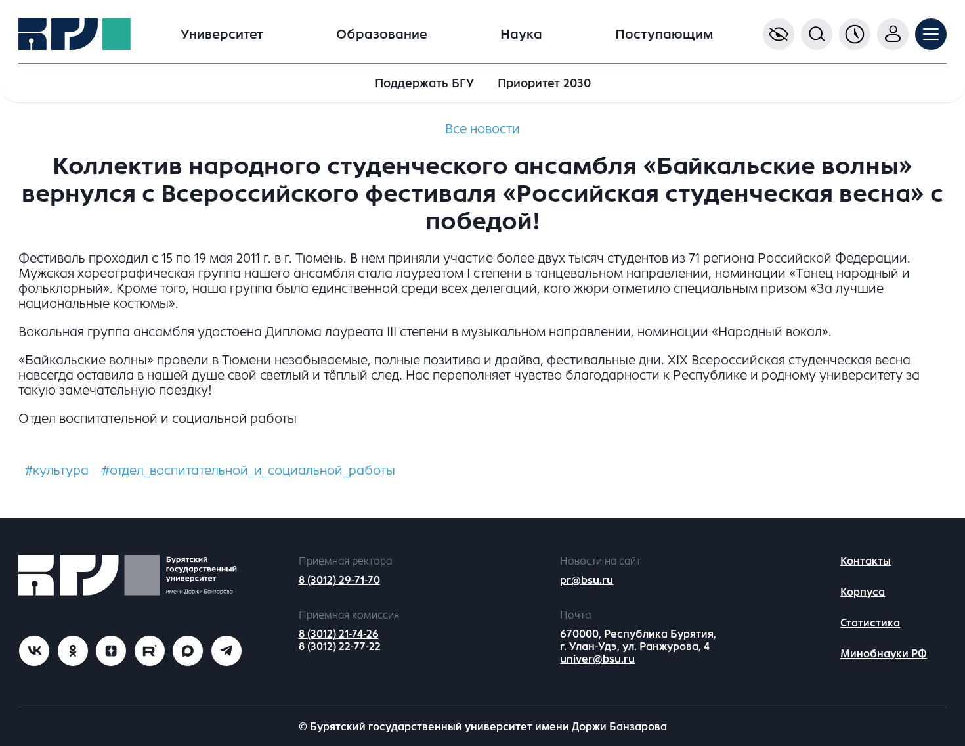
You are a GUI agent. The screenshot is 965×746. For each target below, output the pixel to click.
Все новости (482, 129)
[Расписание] (854, 34)
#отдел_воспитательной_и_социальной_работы (248, 470)
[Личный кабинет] (893, 34)
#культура (57, 470)
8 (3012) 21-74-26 (339, 634)
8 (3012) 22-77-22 (340, 646)
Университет (222, 34)
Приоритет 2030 (544, 83)
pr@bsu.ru (586, 580)
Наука (521, 34)
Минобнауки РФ (883, 653)
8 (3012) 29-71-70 (339, 580)
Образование (381, 34)
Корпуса (862, 592)
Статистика (870, 622)
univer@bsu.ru (597, 659)
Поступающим (664, 34)
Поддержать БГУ (424, 83)
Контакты (865, 561)
